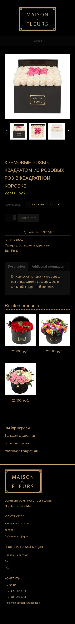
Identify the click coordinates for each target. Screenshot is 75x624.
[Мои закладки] (31, 2)
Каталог (10, 530)
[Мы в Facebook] (43, 2)
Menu (37, 41)
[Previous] (6, 131)
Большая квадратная (34, 245)
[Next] (68, 131)
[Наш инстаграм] (49, 2)
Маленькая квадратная (21, 451)
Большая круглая (17, 443)
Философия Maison (17, 523)
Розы (14, 250)
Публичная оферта (17, 536)
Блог (7, 561)
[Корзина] (37, 2)
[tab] (16, 266)
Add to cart (28, 218)
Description (16, 266)
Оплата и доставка (16, 555)
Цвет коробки (13, 205)
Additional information (48, 266)
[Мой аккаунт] (25, 2)
